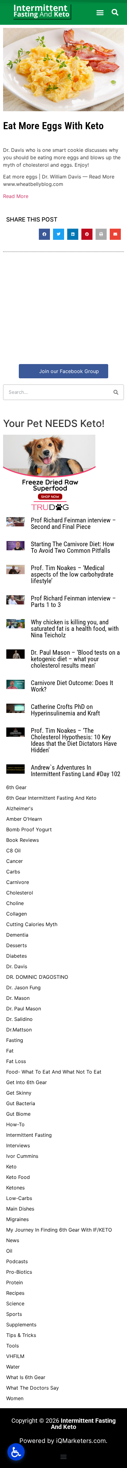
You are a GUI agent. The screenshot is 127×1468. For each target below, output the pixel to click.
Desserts (16, 945)
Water (13, 1367)
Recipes (15, 1293)
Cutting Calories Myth (31, 924)
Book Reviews (22, 840)
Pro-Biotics (19, 1272)
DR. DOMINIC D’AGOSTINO (37, 977)
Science (15, 1303)
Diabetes (16, 956)
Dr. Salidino (19, 1019)
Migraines (17, 1219)
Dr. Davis (16, 966)
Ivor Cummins (22, 1156)
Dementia (17, 935)
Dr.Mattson (19, 1029)
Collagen (16, 914)
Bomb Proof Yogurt (29, 829)
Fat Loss (16, 1061)
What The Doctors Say (32, 1388)
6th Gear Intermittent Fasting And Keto (51, 798)
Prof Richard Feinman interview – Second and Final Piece (73, 523)
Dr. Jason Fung (23, 987)
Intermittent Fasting (29, 1135)
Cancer (14, 861)
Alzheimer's (19, 808)
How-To (15, 1124)
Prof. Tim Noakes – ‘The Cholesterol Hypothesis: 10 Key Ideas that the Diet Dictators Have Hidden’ (74, 740)
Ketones (15, 1188)
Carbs (13, 871)
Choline (15, 903)
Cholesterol (19, 893)
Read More (15, 196)
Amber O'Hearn (24, 819)
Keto (11, 1166)
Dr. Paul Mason (23, 1008)
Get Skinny (18, 1093)
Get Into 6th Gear (26, 1082)
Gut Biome (18, 1114)
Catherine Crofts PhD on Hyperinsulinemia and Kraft (65, 710)
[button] (100, 12)
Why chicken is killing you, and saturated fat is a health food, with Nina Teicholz (75, 628)
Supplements (21, 1324)
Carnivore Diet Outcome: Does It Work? (72, 686)
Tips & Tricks (21, 1335)
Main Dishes (20, 1209)
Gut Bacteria (20, 1103)
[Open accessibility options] (16, 1452)
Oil (9, 1251)
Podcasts (17, 1261)
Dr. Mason (18, 998)
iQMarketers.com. (82, 1440)
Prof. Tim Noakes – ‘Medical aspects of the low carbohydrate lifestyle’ (72, 574)
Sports (14, 1314)
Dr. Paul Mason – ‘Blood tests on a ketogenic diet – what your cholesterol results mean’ (75, 659)
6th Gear (16, 787)
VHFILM (15, 1356)
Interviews (18, 1145)
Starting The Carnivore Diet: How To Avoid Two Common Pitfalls (72, 547)
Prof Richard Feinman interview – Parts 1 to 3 (73, 602)
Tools (12, 1346)
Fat (10, 1051)
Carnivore (17, 882)
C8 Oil (13, 850)
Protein (14, 1282)
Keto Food (18, 1177)
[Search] (116, 392)
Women (14, 1398)
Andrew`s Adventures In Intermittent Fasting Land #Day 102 (75, 771)
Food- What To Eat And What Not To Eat (53, 1072)
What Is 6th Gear (25, 1377)
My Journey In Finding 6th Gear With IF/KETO (59, 1230)
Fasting (14, 1040)
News (12, 1240)
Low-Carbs (19, 1198)
